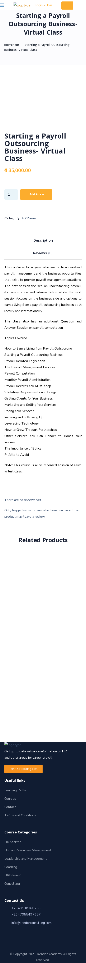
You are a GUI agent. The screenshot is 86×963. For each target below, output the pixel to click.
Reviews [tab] (43, 254)
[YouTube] (33, 930)
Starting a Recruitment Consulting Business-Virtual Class (42, 653)
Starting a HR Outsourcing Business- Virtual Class (43, 697)
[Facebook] (10, 930)
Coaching (10, 867)
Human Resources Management (27, 850)
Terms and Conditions (20, 815)
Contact (10, 807)
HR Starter (12, 842)
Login (39, 5)
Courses (10, 798)
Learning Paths (15, 790)
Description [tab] (43, 241)
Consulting (12, 883)
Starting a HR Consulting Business (42, 606)
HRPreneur (11, 45)
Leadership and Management (25, 858)
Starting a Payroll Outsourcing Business (43, 563)
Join (49, 5)
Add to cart (37, 194)
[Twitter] (25, 930)
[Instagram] (18, 930)
